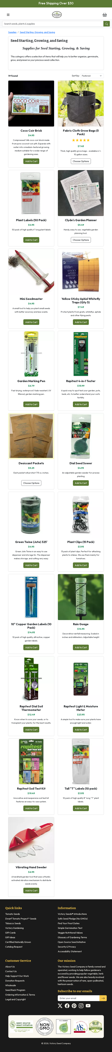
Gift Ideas (10, 937)
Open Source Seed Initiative (72, 942)
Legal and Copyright (15, 999)
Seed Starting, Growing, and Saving (37, 32)
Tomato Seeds (12, 913)
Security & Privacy (67, 946)
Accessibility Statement (70, 951)
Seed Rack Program (15, 990)
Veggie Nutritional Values (70, 932)
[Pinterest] (74, 1005)
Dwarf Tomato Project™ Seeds (20, 918)
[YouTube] (88, 1005)
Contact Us (11, 971)
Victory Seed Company (60, 1043)
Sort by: (75, 75)
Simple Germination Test (70, 927)
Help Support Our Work (17, 975)
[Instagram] (81, 1005)
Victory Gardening (14, 927)
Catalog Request (13, 946)
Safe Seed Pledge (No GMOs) (73, 918)
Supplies (12, 32)
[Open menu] (8, 15)
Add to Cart (31, 161)
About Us (10, 966)
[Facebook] (67, 1005)
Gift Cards (10, 932)
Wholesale (10, 985)
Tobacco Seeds (13, 923)
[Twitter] (60, 1005)
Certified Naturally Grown (18, 942)
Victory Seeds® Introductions (72, 913)
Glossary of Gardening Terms (72, 937)
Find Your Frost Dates (68, 923)
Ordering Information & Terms (20, 994)
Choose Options (81, 161)
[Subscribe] (103, 998)
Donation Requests (14, 980)
